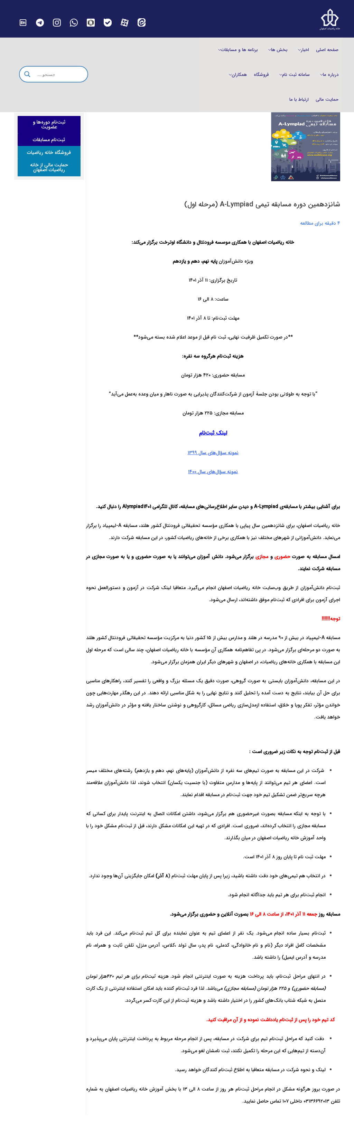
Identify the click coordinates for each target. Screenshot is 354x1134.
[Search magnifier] (27, 74)
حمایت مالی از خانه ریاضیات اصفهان (49, 167)
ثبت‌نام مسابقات (49, 140)
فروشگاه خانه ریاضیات (49, 152)
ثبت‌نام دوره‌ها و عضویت (49, 124)
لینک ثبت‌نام (213, 433)
